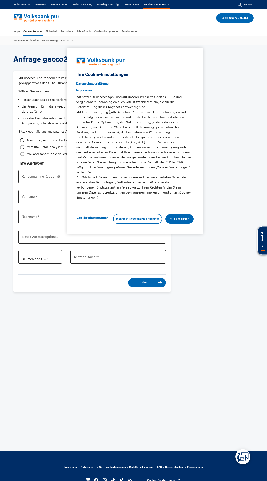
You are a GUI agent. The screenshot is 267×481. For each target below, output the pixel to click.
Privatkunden (22, 4)
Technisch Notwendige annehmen (138, 219)
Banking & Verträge (108, 4)
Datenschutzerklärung (92, 84)
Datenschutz (88, 467)
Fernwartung (195, 467)
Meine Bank (132, 4)
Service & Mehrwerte (156, 4)
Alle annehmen (179, 219)
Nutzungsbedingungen (112, 467)
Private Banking (82, 4)
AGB (159, 467)
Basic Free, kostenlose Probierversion (53, 140)
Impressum (70, 467)
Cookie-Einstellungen (92, 218)
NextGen (40, 4)
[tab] (17, 31)
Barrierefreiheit (174, 467)
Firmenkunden (59, 4)
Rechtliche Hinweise (141, 467)
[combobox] (40, 258)
